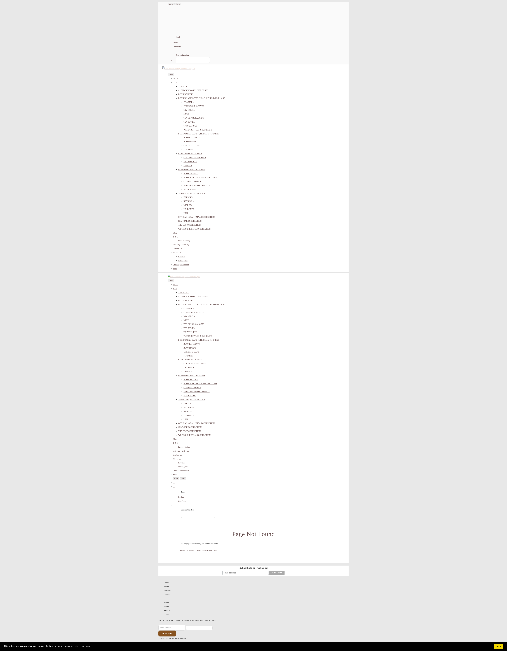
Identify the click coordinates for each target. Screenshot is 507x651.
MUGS (186, 114)
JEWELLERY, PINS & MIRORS (191, 193)
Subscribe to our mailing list (253, 568)
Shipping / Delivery (181, 245)
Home (175, 78)
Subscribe (167, 633)
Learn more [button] (85, 646)
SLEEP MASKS (190, 189)
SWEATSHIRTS (190, 161)
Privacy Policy (184, 241)
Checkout (177, 46)
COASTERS (189, 102)
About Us (177, 253)
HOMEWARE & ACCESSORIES (191, 169)
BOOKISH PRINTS (192, 138)
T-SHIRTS (188, 165)
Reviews (181, 257)
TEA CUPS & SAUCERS (194, 118)
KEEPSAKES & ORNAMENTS (197, 185)
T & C (175, 237)
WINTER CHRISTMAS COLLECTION (194, 229)
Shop (175, 82)
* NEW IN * (183, 86)
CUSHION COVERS (192, 181)
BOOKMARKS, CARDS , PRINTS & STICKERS (198, 134)
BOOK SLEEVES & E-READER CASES (200, 177)
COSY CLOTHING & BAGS (190, 154)
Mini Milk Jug (189, 110)
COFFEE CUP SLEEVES (194, 106)
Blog (175, 233)
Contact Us (177, 249)
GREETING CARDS (192, 146)
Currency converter (181, 264)
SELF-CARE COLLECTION (190, 221)
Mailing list (182, 261)
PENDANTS (189, 209)
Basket (176, 42)
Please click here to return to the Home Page (198, 550)
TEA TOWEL (189, 122)
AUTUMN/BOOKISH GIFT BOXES (193, 90)
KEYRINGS (189, 201)
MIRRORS (188, 205)
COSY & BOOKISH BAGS (195, 158)
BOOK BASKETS (185, 94)
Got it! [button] (498, 646)
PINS (186, 213)
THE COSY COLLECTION (189, 225)
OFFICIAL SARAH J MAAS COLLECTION (196, 217)
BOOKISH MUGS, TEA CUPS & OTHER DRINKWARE (201, 98)
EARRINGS (188, 197)
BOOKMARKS (190, 142)
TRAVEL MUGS (190, 126)
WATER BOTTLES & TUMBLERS (198, 130)
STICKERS (188, 150)
